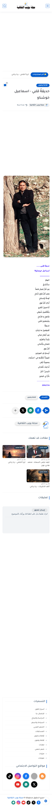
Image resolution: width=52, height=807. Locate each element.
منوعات (41, 758)
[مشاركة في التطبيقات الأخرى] (15, 410)
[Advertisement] (26, 43)
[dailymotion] (34, 776)
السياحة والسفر (38, 723)
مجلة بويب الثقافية (37, 105)
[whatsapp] (26, 784)
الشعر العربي (39, 727)
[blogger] (42, 776)
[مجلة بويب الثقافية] (26, 6)
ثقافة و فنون (39, 736)
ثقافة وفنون (43, 85)
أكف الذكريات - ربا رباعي (39, 487)
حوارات (42, 745)
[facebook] (26, 776)
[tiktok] (9, 776)
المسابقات (40, 732)
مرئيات (42, 754)
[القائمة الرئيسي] (47, 6)
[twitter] (34, 784)
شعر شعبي (40, 749)
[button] (38, 410)
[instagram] (18, 776)
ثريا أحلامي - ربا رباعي (20, 75)
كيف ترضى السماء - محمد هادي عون (38, 464)
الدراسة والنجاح (38, 718)
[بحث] (4, 6)
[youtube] (18, 784)
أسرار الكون (40, 709)
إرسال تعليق (39, 510)
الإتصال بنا (40, 714)
